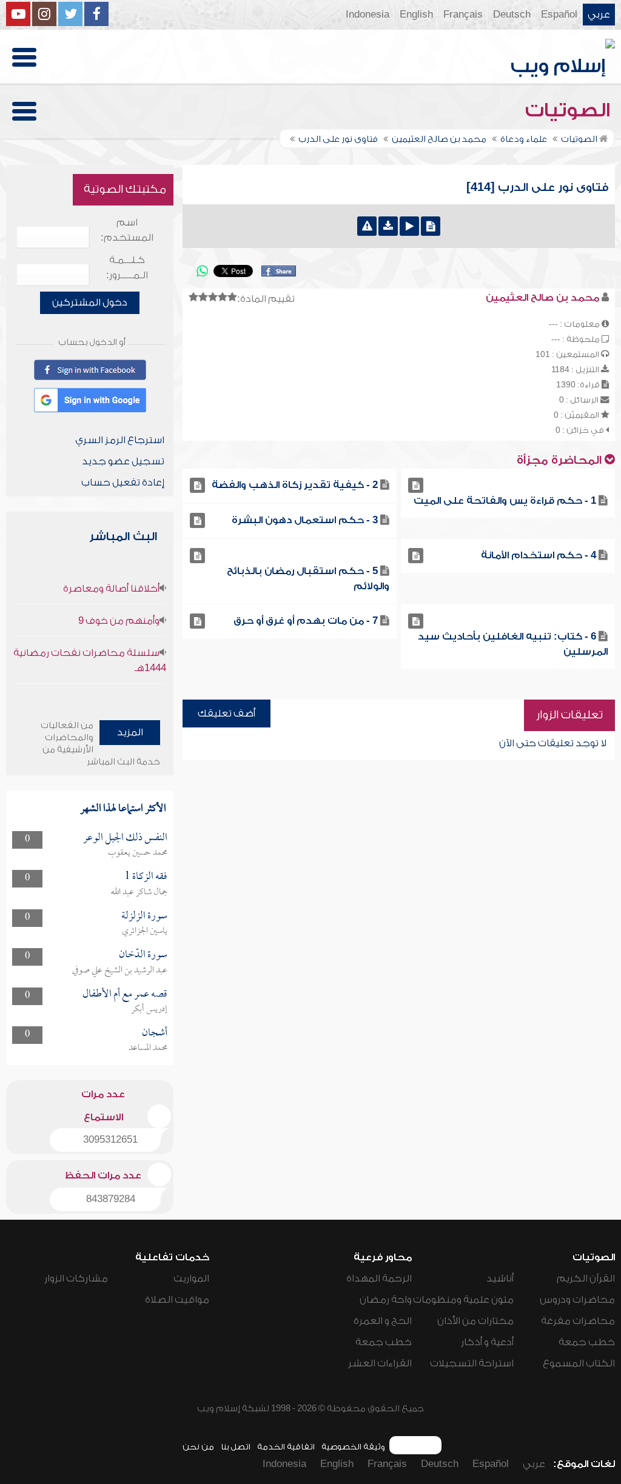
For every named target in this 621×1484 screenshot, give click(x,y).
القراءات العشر (380, 1363)
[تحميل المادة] (388, 226)
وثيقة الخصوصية (353, 1446)
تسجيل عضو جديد (123, 461)
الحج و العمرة (383, 1320)
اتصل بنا (235, 1446)
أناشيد (500, 1278)
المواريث (191, 1278)
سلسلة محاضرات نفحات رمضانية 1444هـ (89, 660)
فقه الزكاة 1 (145, 877)
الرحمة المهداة (379, 1278)
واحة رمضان (386, 1299)
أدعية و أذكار (487, 1342)
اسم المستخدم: (127, 230)
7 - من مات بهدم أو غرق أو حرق (305, 620)
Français (463, 14)
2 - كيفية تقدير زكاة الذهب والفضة (295, 485)
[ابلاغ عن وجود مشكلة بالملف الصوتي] (367, 226)
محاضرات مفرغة (578, 1320)
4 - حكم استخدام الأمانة (538, 555)
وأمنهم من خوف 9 (118, 620)
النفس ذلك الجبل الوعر (125, 838)
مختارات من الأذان (475, 1320)
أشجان (154, 1033)
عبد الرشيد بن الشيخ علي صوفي (119, 970)
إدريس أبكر (149, 1009)
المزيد (130, 732)
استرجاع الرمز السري (119, 440)
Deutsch (512, 14)
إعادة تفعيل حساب (122, 482)
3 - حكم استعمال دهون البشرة (305, 520)
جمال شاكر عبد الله (139, 892)
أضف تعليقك (226, 713)
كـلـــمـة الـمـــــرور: (127, 268)
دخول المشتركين (89, 302)
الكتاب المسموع (579, 1363)
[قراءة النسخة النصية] (430, 226)
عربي (599, 14)
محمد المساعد (148, 1048)
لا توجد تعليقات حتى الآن (552, 743)
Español (559, 14)
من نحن (198, 1446)
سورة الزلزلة (144, 916)
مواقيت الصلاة (177, 1299)
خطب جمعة (587, 1342)
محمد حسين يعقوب (137, 853)
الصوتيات (570, 110)
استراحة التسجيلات (472, 1363)
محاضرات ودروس (577, 1299)
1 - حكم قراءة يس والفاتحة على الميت (505, 500)
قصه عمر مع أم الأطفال (124, 994)
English (416, 14)
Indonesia (367, 14)
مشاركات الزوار (76, 1278)
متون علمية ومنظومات (463, 1299)
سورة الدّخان (143, 955)
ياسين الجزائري (144, 931)
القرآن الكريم (586, 1278)
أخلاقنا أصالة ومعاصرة (111, 588)
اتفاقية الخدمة (286, 1446)
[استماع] (409, 226)
